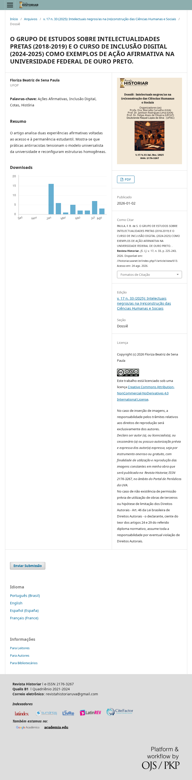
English (16, 603)
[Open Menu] (10, 5)
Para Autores (19, 655)
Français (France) (24, 618)
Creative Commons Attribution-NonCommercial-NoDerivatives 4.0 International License (145, 393)
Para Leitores (20, 648)
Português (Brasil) (25, 595)
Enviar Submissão (28, 566)
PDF (127, 179)
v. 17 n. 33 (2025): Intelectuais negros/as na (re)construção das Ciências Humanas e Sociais (109, 19)
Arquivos (30, 19)
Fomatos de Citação (135, 274)
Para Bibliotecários (24, 663)
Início (14, 19)
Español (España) (24, 610)
